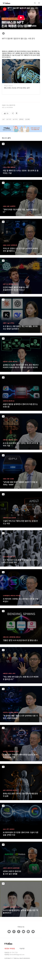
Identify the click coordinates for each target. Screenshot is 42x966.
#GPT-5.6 (5, 284)
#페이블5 (10, 284)
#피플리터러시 (6, 907)
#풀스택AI (15, 361)
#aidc (4, 829)
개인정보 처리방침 (9, 948)
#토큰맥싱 (10, 712)
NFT (4, 119)
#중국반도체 (14, 245)
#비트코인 (12, 595)
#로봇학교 (15, 790)
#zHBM (12, 479)
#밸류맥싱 (10, 440)
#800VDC (12, 829)
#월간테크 (5, 361)
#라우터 (15, 440)
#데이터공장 (9, 790)
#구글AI (8, 167)
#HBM (4, 206)
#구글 (4, 167)
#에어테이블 (12, 637)
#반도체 (10, 401)
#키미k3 (12, 323)
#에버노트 (18, 637)
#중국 (4, 556)
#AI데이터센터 (16, 868)
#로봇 (14, 556)
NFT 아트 (9, 119)
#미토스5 (15, 284)
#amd (10, 517)
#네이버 (5, 868)
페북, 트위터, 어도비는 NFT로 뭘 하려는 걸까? (17, 88)
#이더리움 (18, 595)
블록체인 (21, 119)
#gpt (8, 323)
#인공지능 (5, 712)
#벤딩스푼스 (6, 637)
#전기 (7, 829)
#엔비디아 (5, 517)
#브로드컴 (5, 401)
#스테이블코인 (6, 595)
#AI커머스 (5, 751)
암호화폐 (27, 119)
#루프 (14, 673)
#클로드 (5, 323)
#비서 (17, 751)
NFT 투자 (15, 119)
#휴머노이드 (9, 556)
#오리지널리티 (13, 907)
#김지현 (10, 361)
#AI (13, 401)
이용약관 (22, 948)
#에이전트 (5, 440)
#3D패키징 (12, 206)
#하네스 (10, 673)
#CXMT (9, 245)
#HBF (8, 206)
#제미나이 (13, 167)
